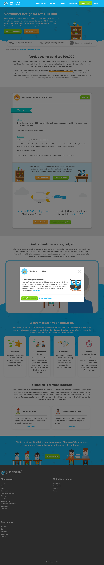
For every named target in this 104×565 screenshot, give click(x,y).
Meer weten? (37, 290)
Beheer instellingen (45, 298)
